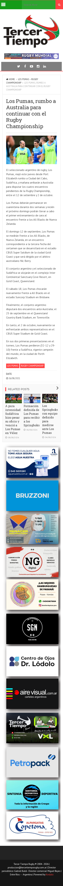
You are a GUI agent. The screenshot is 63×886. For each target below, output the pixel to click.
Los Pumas (23, 79)
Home (12, 79)
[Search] (59, 4)
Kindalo (50, 874)
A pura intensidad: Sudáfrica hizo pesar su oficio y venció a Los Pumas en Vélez (13, 419)
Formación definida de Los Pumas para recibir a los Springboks (32, 415)
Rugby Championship (32, 365)
